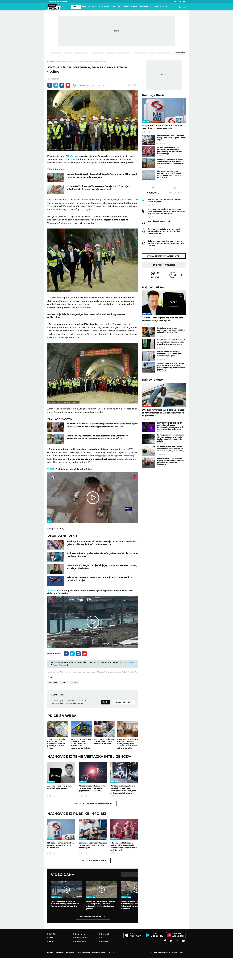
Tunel (64, 682)
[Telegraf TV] (184, 1)
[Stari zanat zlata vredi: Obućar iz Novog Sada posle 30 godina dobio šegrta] (93, 829)
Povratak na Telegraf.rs (58, 2)
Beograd (74, 682)
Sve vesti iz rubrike (92, 860)
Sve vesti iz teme (93, 803)
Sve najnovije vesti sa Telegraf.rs (163, 256)
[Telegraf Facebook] (171, 1)
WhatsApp (129, 662)
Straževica (72, 156)
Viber (54, 665)
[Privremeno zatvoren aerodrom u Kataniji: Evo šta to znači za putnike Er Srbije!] (55, 581)
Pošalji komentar (123, 702)
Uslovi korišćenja (130, 672)
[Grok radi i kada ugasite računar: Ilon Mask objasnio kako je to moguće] (164, 302)
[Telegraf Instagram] (179, 1)
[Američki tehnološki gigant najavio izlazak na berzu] (61, 772)
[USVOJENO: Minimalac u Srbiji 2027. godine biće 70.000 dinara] (104, 729)
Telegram (63, 665)
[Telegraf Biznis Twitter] (175, 1)
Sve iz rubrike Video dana (92, 917)
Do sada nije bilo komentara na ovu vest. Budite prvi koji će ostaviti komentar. (68, 702)
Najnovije (153, 95)
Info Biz (50, 61)
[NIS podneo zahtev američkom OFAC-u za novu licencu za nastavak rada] (61, 829)
